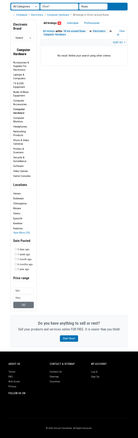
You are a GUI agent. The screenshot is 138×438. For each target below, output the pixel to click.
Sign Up (95, 376)
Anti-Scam (14, 381)
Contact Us (56, 371)
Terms (11, 371)
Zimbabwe (21, 14)
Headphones (20, 126)
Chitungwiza (20, 203)
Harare (17, 193)
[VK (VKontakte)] (10, 408)
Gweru (16, 213)
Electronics (37, 14)
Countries (55, 381)
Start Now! (69, 338)
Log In (94, 371)
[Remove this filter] (32, 52)
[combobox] (93, 6)
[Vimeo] (45, 402)
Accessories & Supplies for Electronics (21, 66)
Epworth (17, 218)
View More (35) (21, 232)
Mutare (17, 208)
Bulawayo (18, 198)
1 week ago (24, 254)
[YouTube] (40, 402)
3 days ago (23, 249)
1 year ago (23, 269)
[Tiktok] (35, 402)
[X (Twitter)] (15, 402)
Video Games (20, 171)
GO (23, 304)
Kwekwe (17, 223)
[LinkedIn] (25, 402)
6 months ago (25, 264)
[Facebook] (10, 402)
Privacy (12, 386)
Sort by (118, 42)
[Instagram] (20, 402)
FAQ (10, 376)
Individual (72, 23)
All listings (52, 23)
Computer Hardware (58, 14)
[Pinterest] (30, 402)
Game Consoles (22, 176)
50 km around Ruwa (75, 31)
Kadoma (18, 228)
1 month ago (25, 259)
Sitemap (54, 376)
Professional (91, 23)
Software (18, 166)
